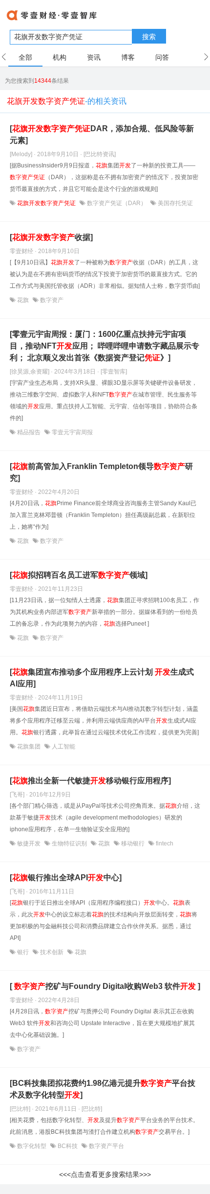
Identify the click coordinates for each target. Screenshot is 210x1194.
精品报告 (29, 432)
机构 (59, 57)
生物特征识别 (69, 843)
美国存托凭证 (174, 203)
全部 (25, 57)
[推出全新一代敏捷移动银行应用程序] (90, 780)
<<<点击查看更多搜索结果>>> (105, 1174)
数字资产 (51, 300)
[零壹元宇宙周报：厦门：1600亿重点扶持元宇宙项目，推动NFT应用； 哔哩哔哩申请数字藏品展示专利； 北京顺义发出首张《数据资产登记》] (104, 346)
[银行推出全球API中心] (66, 877)
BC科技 (67, 1146)
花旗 (23, 300)
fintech (163, 843)
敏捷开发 (29, 843)
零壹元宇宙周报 (71, 432)
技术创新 (52, 952)
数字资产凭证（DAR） (116, 203)
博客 (128, 57)
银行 (23, 952)
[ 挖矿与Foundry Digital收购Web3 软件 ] (105, 986)
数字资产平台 (105, 1146)
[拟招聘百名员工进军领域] (78, 575)
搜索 (149, 37)
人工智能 (62, 746)
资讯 (94, 57)
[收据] (51, 237)
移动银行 (133, 843)
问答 (162, 57)
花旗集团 (29, 746)
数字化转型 (32, 1146)
